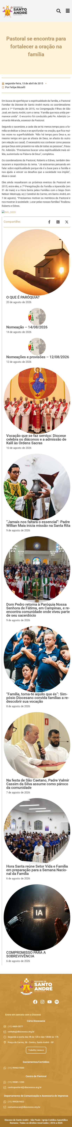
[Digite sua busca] (58, 11)
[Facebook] (35, 1002)
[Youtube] (49, 1002)
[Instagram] (42, 1002)
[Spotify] (56, 1002)
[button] (67, 11)
